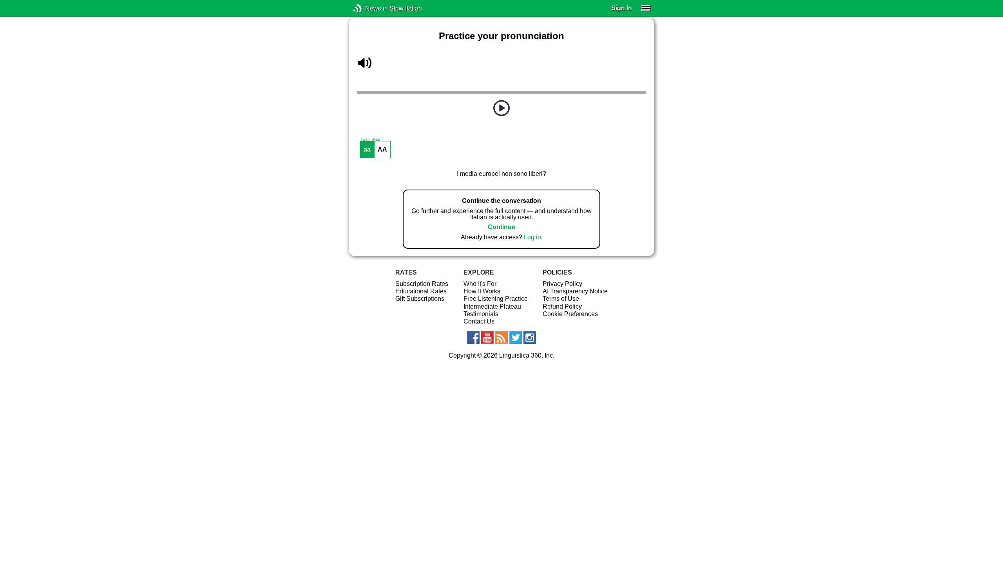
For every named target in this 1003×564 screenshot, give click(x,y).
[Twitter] (515, 337)
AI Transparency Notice (575, 291)
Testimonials (480, 314)
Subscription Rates (421, 283)
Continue (501, 227)
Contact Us (478, 321)
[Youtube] (487, 337)
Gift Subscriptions (419, 298)
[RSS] (501, 337)
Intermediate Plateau (492, 306)
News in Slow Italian (369, 8)
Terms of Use (561, 298)
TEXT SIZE (370, 139)
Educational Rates (421, 291)
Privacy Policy (562, 283)
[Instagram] (529, 337)
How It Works (481, 291)
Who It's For (479, 283)
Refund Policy (562, 306)
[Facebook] (473, 337)
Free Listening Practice (495, 298)
